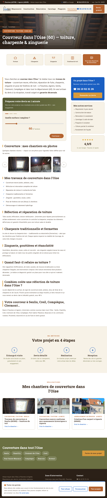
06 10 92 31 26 (84, 479)
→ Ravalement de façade (82, 130)
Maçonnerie (16, 9)
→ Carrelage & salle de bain (83, 119)
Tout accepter (96, 489)
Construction (28, 9)
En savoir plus (24, 493)
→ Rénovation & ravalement (83, 116)
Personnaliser (80, 489)
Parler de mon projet (93, 453)
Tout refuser (65, 489)
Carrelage (52, 9)
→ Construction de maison (82, 113)
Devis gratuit (99, 8)
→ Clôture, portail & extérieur (83, 126)
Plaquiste (62, 9)
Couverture (72, 9)
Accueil (5, 27)
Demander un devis (88, 95)
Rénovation (41, 9)
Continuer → (56, 136)
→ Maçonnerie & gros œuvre (83, 109)
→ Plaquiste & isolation (81, 123)
